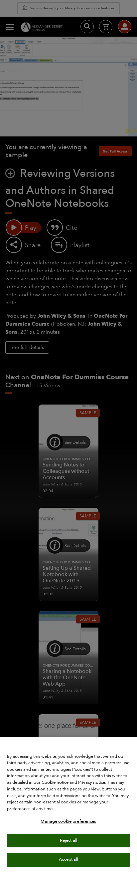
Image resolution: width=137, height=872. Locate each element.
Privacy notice (91, 782)
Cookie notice (55, 782)
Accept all (68, 859)
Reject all (68, 840)
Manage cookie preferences (68, 821)
